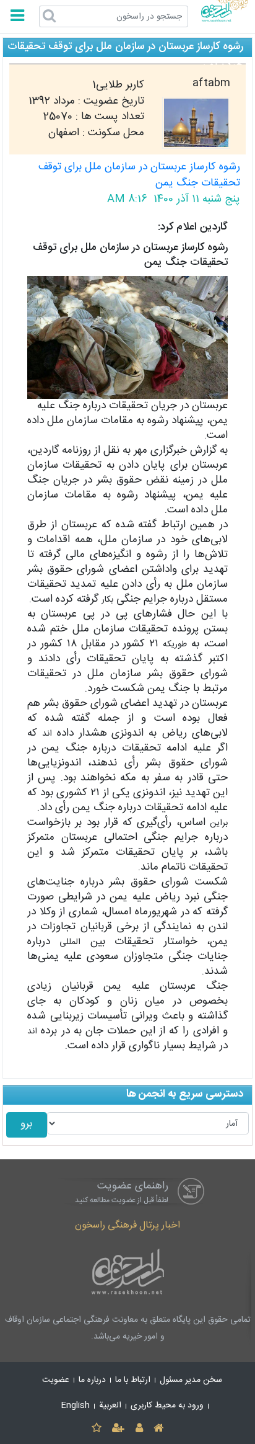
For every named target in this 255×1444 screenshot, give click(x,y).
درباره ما (92, 1380)
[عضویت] (118, 1428)
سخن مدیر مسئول (191, 1380)
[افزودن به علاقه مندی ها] (96, 1428)
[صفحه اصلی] (158, 1428)
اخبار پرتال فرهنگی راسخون (127, 1225)
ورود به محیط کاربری (167, 1405)
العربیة (110, 1405)
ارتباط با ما (132, 1380)
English (75, 1405)
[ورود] (139, 1428)
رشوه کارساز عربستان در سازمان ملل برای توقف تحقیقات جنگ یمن (139, 175)
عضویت (55, 1380)
